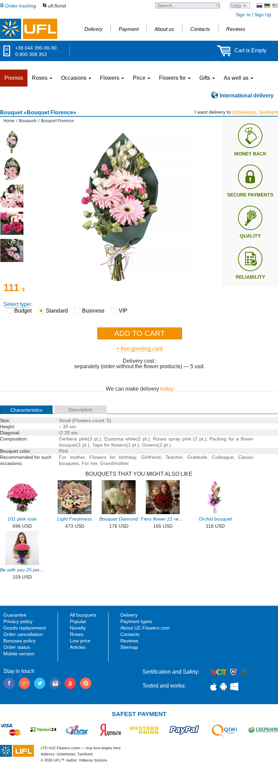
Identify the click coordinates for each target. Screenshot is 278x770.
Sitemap (129, 647)
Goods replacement (24, 628)
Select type (16, 304)
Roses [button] (40, 78)
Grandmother (114, 463)
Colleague (223, 457)
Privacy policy (18, 621)
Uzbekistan (244, 112)
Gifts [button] (205, 78)
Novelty (78, 628)
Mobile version (19, 653)
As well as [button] (237, 78)
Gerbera (68, 439)
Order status (16, 647)
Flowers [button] (110, 78)
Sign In (243, 14)
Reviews (129, 640)
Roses (76, 634)
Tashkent (268, 112)
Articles (77, 647)
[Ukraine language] (267, 5)
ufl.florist (57, 5)
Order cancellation (23, 634)
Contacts (129, 634)
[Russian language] (259, 5)
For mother (72, 457)
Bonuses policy (19, 640)
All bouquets (83, 615)
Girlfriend (151, 457)
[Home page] (28, 29)
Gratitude (197, 457)
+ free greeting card (139, 349)
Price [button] (140, 78)
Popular (78, 621)
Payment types (136, 621)
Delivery (129, 615)
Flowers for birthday (113, 457)
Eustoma (113, 439)
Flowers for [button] (173, 78)
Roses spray (166, 439)
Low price (80, 640)
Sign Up (262, 14)
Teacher (173, 457)
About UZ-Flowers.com (145, 628)
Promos (13, 78)
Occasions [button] (74, 78)
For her (89, 463)
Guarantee (14, 615)
